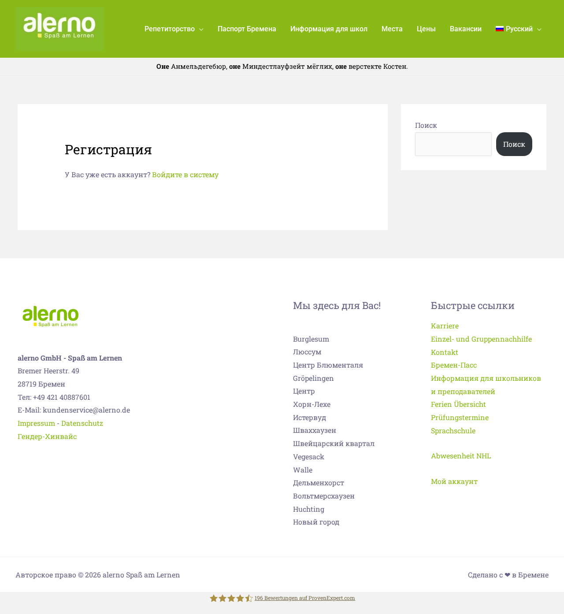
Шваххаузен (314, 430)
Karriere (445, 325)
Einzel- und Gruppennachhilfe (481, 338)
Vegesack (308, 456)
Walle (302, 469)
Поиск (426, 125)
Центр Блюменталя (328, 364)
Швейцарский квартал (334, 443)
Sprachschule (453, 430)
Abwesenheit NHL (461, 455)
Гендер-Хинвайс (47, 436)
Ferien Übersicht (458, 404)
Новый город (316, 521)
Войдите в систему (185, 174)
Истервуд (309, 417)
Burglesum (311, 338)
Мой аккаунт (454, 481)
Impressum (36, 423)
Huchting (308, 509)
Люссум (307, 351)
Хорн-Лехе (311, 404)
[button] (199, 29)
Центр (304, 390)
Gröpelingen (313, 378)
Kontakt (444, 352)
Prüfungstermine (460, 417)
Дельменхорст (318, 482)
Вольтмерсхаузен (324, 495)
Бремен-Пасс (454, 364)
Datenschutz (82, 423)
